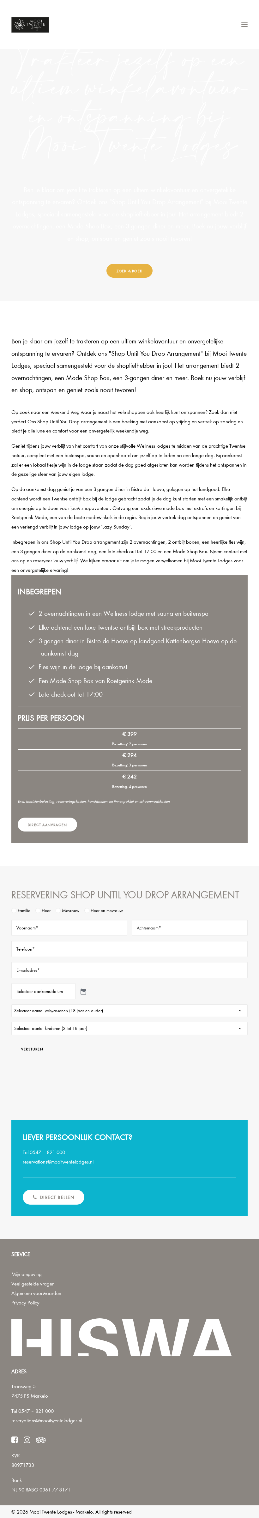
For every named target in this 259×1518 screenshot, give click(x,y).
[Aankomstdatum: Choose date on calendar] (83, 991)
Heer (46, 910)
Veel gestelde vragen (33, 1283)
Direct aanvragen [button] (47, 824)
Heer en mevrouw (107, 910)
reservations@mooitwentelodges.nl (46, 1420)
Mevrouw (70, 910)
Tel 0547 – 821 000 (32, 1410)
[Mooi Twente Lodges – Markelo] (30, 25)
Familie (24, 910)
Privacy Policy (25, 1302)
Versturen (32, 1048)
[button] (244, 24)
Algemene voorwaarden (36, 1293)
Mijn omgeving (26, 1274)
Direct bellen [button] (57, 1197)
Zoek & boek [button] (129, 270)
